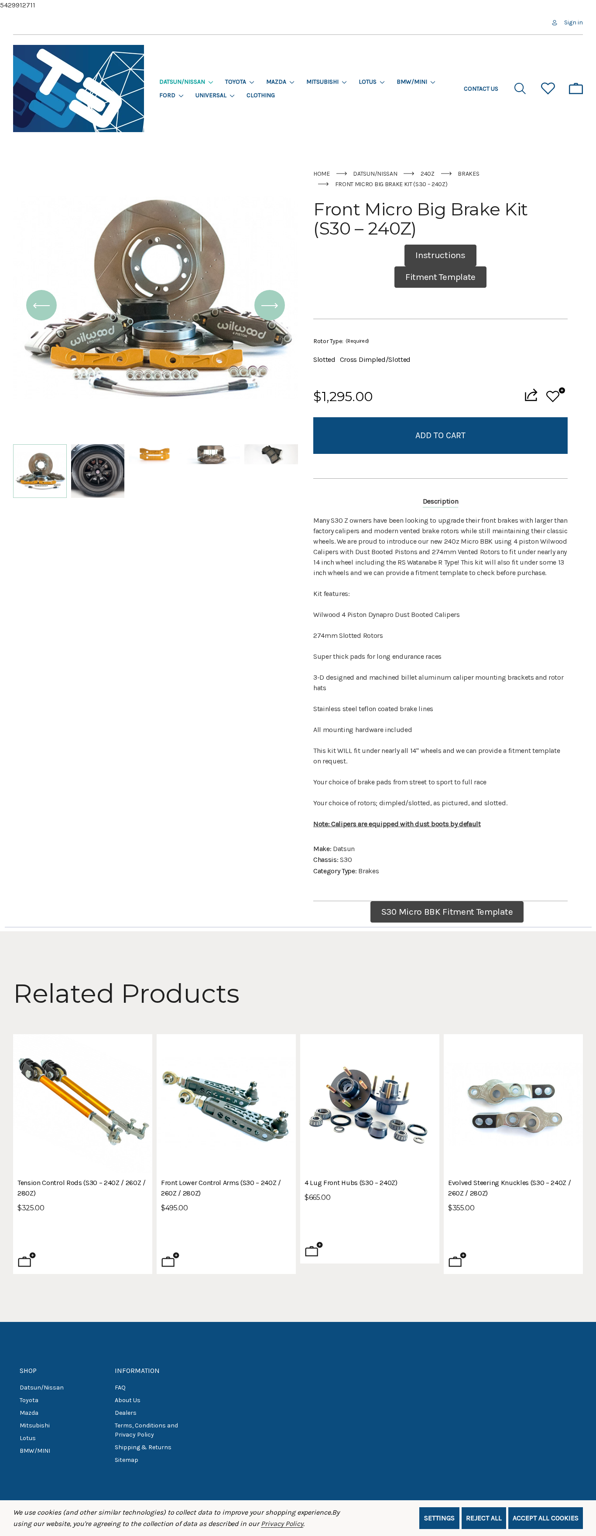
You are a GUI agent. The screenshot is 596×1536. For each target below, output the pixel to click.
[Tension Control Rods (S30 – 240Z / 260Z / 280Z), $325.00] (82, 1103)
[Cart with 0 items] (576, 88)
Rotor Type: (341, 341)
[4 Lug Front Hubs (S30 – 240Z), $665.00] (369, 1103)
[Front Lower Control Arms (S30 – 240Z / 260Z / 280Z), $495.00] (226, 1103)
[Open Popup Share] (531, 394)
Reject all (484, 1518)
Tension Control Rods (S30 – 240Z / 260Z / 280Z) (81, 1187)
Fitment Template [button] (440, 277)
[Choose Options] (26, 1260)
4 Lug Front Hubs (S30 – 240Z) (351, 1182)
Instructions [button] (440, 255)
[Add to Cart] (457, 1260)
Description (440, 501)
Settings (439, 1518)
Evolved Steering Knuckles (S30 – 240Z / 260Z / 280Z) (509, 1187)
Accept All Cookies (546, 1518)
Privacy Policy (282, 1523)
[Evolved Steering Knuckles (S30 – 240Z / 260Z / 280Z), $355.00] (513, 1103)
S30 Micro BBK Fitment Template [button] (447, 911)
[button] (41, 305)
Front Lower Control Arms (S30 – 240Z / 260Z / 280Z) (221, 1187)
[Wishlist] (556, 394)
